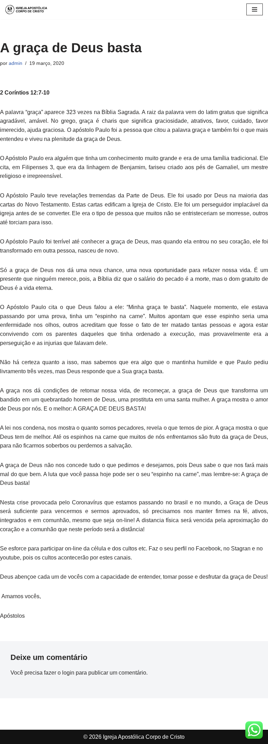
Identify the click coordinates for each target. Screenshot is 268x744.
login (68, 673)
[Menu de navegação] (254, 9)
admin (15, 63)
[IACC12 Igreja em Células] (26, 9)
